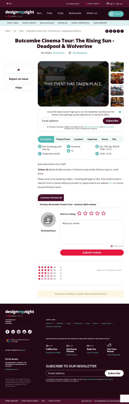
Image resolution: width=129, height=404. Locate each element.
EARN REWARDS (100, 23)
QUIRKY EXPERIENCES (80, 23)
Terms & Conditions (11, 401)
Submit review (92, 252)
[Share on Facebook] (107, 31)
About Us (49, 323)
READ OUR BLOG (47, 23)
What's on (92, 13)
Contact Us (78, 323)
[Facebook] (7, 332)
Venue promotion (113, 355)
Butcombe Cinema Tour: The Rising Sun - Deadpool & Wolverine (54, 31)
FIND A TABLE (13, 23)
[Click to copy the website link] (122, 31)
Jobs (68, 323)
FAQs (18, 87)
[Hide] (120, 112)
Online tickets (71, 355)
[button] (62, 267)
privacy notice (108, 127)
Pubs (49, 13)
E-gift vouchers (92, 353)
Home (7, 31)
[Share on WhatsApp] (118, 31)
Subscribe (112, 120)
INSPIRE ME (63, 23)
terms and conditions (92, 127)
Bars (39, 13)
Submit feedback (55, 401)
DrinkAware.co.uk (12, 369)
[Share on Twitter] (110, 31)
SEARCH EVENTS (29, 23)
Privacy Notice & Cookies (30, 401)
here (111, 183)
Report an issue (18, 79)
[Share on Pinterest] (114, 31)
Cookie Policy (106, 323)
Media (95, 323)
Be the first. (59, 52)
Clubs (60, 13)
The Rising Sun (80, 52)
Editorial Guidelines (53, 326)
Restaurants (75, 13)
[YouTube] (24, 332)
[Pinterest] (19, 332)
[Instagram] (13, 332)
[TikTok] (30, 332)
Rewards (60, 323)
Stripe (23, 350)
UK (15, 31)
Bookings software (53, 353)
